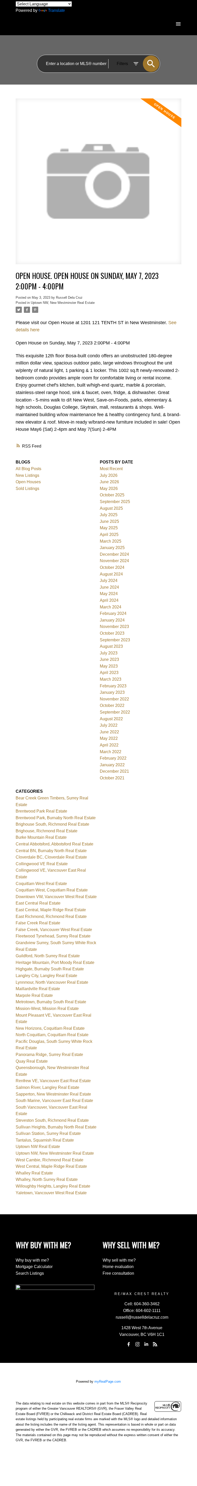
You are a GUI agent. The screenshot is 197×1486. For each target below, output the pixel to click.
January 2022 (112, 765)
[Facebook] (128, 1344)
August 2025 (111, 508)
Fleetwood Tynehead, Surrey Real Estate (53, 936)
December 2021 (114, 771)
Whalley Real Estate (34, 1173)
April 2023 (109, 672)
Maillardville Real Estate (38, 989)
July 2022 (108, 725)
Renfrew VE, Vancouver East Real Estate (53, 1081)
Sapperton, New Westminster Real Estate (53, 1094)
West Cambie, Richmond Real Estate (49, 1160)
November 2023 (114, 626)
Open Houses (28, 482)
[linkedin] (146, 1344)
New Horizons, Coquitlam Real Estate (50, 1028)
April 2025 (109, 534)
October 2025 (112, 495)
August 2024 (111, 574)
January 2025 (112, 547)
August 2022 (111, 719)
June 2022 (109, 732)
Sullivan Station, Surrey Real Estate (48, 1133)
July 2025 (108, 515)
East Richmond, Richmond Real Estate (51, 916)
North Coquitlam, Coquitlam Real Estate (52, 1035)
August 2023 (111, 646)
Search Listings (30, 1273)
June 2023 (109, 659)
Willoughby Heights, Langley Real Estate (53, 1186)
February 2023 (113, 686)
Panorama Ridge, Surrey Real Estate (49, 1054)
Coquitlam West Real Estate (41, 883)
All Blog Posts (28, 469)
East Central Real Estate (38, 903)
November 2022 (114, 699)
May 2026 (109, 488)
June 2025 (109, 521)
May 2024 (109, 593)
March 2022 (110, 752)
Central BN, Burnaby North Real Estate (51, 851)
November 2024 (114, 561)
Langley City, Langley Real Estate (46, 975)
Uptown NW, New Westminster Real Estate (63, 303)
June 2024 (109, 587)
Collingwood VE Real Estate (42, 864)
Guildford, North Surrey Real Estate (48, 956)
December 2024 (114, 554)
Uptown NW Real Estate (38, 1146)
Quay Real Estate (32, 1061)
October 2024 (112, 567)
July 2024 (108, 580)
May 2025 (109, 528)
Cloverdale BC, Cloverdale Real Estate (51, 857)
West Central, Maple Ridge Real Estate (51, 1166)
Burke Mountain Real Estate (41, 837)
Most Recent (111, 469)
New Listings (27, 475)
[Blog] (155, 1344)
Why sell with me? (119, 1260)
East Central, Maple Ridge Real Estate (51, 910)
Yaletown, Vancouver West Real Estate (51, 1193)
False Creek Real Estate (38, 923)
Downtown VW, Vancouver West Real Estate (56, 897)
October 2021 (112, 778)
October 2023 (112, 633)
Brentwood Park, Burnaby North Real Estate (56, 818)
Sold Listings (27, 488)
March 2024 (110, 607)
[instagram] (137, 1344)
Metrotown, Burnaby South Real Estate (51, 1002)
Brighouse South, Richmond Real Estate (52, 824)
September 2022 (115, 712)
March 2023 (110, 679)
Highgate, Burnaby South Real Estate (50, 969)
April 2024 (109, 600)
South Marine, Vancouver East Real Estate (54, 1100)
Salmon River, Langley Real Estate (47, 1087)
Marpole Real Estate (34, 995)
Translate (56, 10)
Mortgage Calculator (34, 1266)
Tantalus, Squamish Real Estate (45, 1140)
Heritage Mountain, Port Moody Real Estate (55, 962)
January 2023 (112, 692)
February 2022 (113, 758)
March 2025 (110, 541)
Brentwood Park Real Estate (41, 811)
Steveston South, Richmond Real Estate (52, 1120)
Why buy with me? (32, 1260)
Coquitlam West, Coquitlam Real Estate (52, 890)
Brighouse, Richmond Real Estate (46, 831)
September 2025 (115, 501)
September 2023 (115, 640)
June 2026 (109, 482)
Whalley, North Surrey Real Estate (47, 1179)
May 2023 (109, 666)
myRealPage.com (107, 1381)
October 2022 (112, 705)
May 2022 (109, 738)
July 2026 (108, 475)
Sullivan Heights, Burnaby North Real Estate (56, 1127)
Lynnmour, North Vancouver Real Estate (52, 982)
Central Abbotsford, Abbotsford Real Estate (54, 844)
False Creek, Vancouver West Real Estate (54, 929)
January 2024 (112, 620)
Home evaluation (118, 1266)
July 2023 (108, 653)
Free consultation (118, 1273)
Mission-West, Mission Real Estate (47, 1008)
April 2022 (109, 745)
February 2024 (113, 613)
